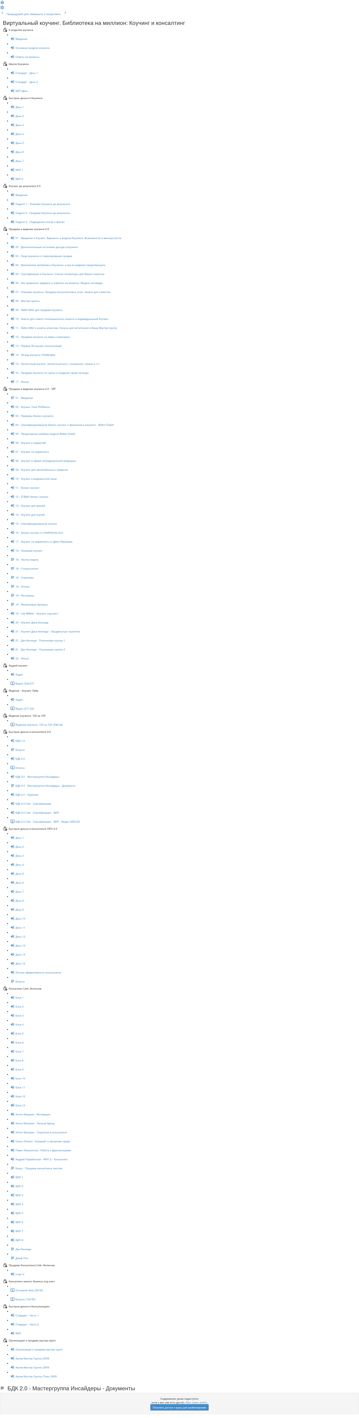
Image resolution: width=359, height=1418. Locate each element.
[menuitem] (2, 8)
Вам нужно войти (196, 1402)
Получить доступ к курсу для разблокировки (179, 1407)
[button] (2, 3)
